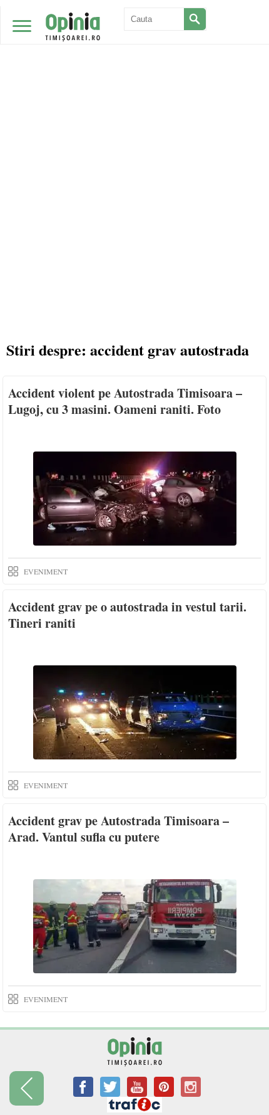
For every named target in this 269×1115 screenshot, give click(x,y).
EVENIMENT (46, 571)
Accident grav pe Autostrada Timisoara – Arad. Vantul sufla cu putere (118, 828)
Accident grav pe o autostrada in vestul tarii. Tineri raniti (127, 615)
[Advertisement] (134, 141)
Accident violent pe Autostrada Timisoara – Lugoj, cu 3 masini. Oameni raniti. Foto (125, 401)
